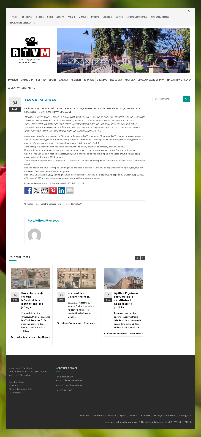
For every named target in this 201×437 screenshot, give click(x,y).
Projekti (71, 16)
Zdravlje (83, 16)
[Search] (186, 99)
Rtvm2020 (76, 204)
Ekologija (107, 16)
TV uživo (14, 16)
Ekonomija (27, 16)
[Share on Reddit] (45, 190)
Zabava (60, 16)
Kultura (119, 16)
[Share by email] (69, 190)
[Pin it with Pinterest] (53, 190)
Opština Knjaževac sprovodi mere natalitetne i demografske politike (126, 300)
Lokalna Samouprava (136, 16)
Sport (50, 16)
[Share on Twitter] (36, 190)
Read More (43, 337)
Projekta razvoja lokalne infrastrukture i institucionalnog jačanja (32, 300)
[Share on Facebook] (28, 190)
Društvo (95, 16)
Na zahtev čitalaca (160, 16)
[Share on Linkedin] (61, 190)
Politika (40, 16)
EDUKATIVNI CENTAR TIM (22, 22)
